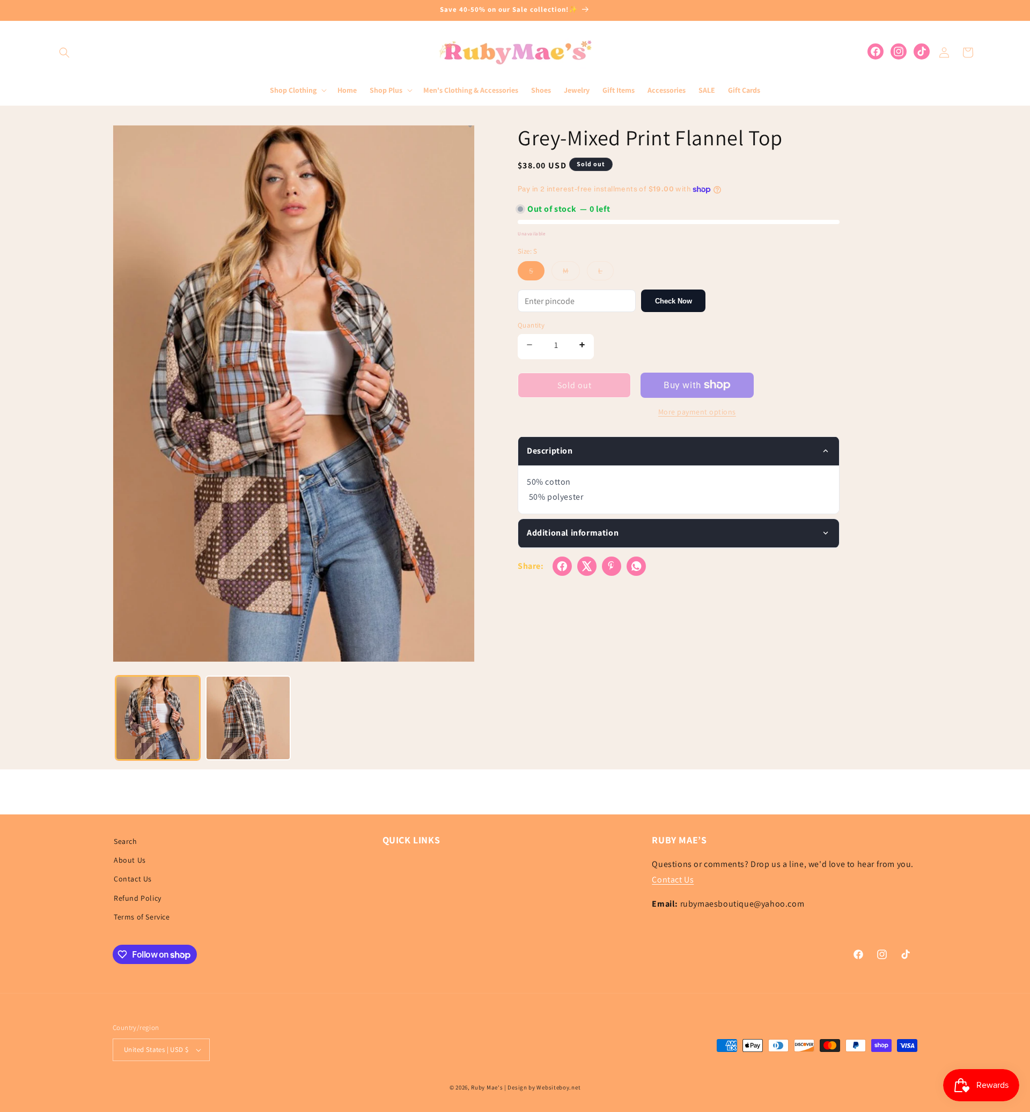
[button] (64, 52)
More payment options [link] (697, 411)
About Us (130, 860)
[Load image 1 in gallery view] (157, 718)
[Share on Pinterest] (611, 566)
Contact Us (133, 879)
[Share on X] (587, 566)
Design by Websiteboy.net (543, 1087)
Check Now (673, 300)
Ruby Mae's (487, 1087)
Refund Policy (137, 898)
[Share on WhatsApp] (636, 566)
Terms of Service (142, 917)
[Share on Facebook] (562, 566)
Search (125, 841)
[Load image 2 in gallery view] (247, 718)
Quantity (531, 325)
